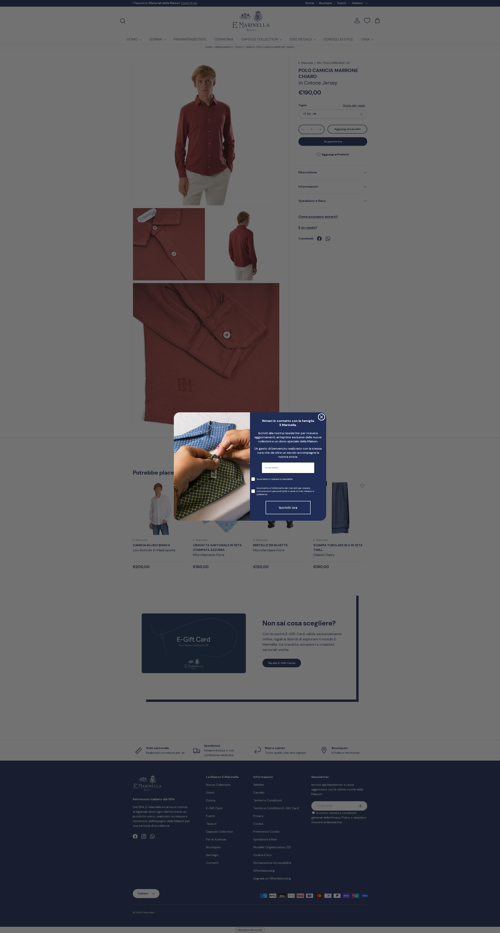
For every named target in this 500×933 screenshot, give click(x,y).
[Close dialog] (321, 417)
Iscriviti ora (288, 507)
